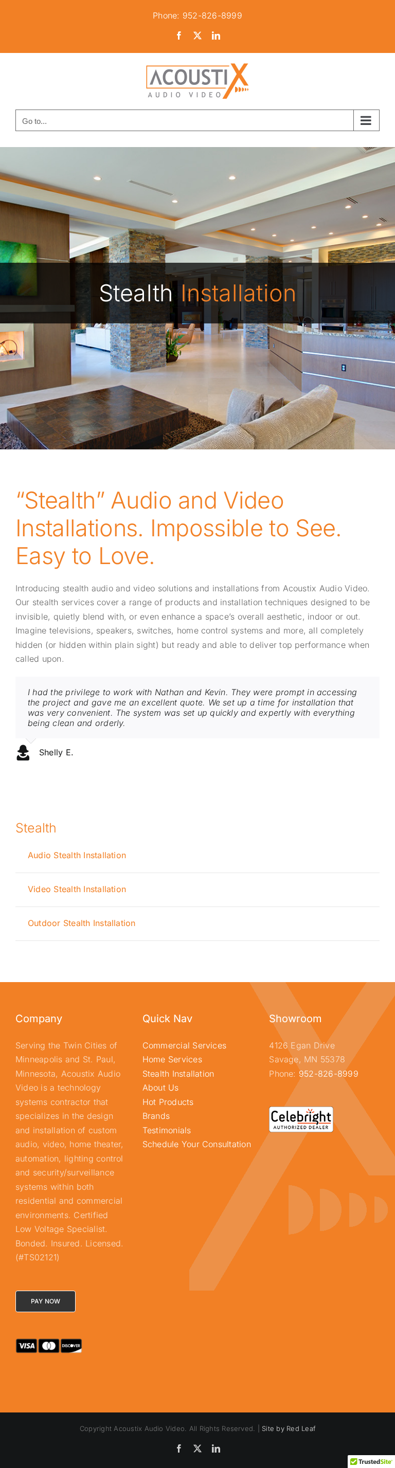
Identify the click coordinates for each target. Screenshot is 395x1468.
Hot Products (168, 1102)
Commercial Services (184, 1045)
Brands (156, 1116)
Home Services (172, 1059)
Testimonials (166, 1130)
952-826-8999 (328, 1073)
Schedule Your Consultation (196, 1144)
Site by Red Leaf (288, 1428)
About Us (160, 1087)
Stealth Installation (178, 1073)
